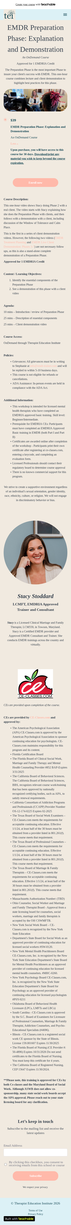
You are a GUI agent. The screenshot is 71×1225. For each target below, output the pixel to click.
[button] (65, 14)
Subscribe (35, 1175)
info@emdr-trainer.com (43, 365)
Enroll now (35, 182)
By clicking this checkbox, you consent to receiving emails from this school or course (37, 1164)
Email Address (13, 1145)
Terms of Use (35, 1210)
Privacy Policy (35, 1214)
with (28, 4)
